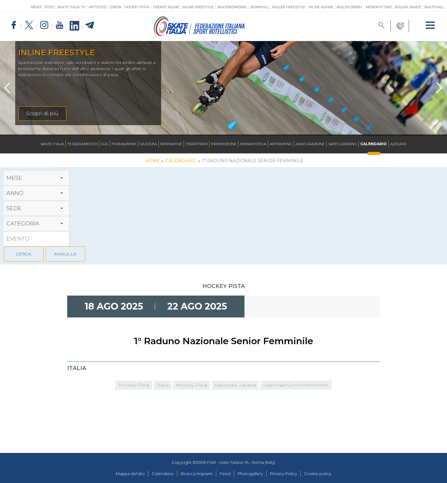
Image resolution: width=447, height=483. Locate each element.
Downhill (259, 7)
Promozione (224, 144)
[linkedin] (74, 26)
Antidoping (280, 144)
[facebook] (13, 25)
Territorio (196, 144)
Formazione (124, 144)
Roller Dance (408, 7)
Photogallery (250, 473)
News (36, 7)
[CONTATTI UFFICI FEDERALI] (400, 26)
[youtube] (59, 25)
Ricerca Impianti (197, 473)
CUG (104, 144)
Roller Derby (349, 7)
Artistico (97, 7)
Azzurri (398, 144)
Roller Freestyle (288, 7)
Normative (171, 144)
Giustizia (148, 144)
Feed (225, 473)
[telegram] (89, 26)
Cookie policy (317, 473)
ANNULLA (65, 254)
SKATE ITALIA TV (71, 7)
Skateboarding (232, 7)
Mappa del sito (130, 473)
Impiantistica (253, 144)
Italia (162, 385)
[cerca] (381, 26)
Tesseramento (82, 144)
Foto (49, 7)
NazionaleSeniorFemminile (296, 385)
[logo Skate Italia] (199, 34)
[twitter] (28, 25)
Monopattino (379, 7)
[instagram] (44, 25)
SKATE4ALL (434, 7)
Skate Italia (52, 144)
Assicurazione (310, 144)
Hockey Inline (166, 7)
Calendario (373, 144)
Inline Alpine (321, 7)
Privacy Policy (283, 473)
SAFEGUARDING (342, 144)
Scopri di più (42, 113)
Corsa (115, 7)
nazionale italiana (235, 385)
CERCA (23, 254)
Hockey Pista (137, 7)
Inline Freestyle (198, 7)
